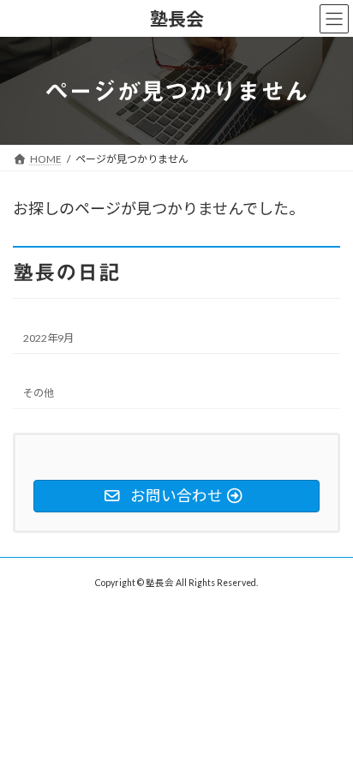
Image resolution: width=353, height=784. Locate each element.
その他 (38, 392)
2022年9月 (48, 338)
